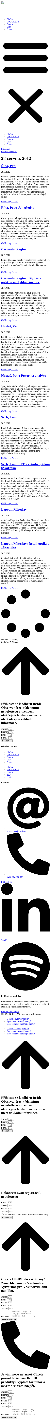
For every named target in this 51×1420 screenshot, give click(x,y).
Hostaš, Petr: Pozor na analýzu (23, 375)
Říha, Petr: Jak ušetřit (17, 207)
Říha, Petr (8, 166)
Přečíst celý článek (9, 201)
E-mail (4, 738)
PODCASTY (13, 22)
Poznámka (6, 1316)
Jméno (4, 729)
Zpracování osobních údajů (19, 1021)
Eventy (10, 24)
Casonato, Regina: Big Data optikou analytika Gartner (21, 280)
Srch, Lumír (10, 417)
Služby (10, 19)
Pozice (4, 1208)
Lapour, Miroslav (14, 509)
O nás (9, 29)
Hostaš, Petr (10, 326)
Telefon (4, 1211)
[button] (25, 82)
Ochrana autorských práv (18, 1019)
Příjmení (5, 732)
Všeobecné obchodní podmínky (21, 1024)
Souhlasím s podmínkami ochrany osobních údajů (27, 1214)
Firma (4, 735)
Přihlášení (5, 149)
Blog (9, 27)
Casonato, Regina (13, 249)
